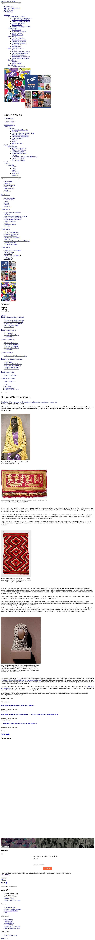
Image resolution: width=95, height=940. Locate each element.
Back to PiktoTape (7, 353)
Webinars (14, 155)
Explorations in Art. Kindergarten (14, 320)
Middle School (12, 28)
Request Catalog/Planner (13, 8)
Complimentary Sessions (19, 55)
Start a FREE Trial (9, 381)
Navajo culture (26, 402)
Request (3, 315)
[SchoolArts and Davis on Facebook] (1, 883)
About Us (11, 165)
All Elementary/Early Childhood (21, 26)
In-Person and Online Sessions (21, 51)
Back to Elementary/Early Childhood (13, 317)
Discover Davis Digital (18, 66)
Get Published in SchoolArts (20, 136)
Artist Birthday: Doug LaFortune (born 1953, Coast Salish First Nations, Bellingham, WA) (29, 714)
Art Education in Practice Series (21, 56)
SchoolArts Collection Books (20, 135)
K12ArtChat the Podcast (11, 232)
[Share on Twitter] (3, 734)
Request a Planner (9, 122)
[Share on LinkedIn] (5, 734)
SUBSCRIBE (5, 846)
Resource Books (17, 25)
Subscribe (15, 131)
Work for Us (15, 173)
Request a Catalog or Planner (13, 909)
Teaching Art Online (18, 158)
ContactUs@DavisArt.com (12, 900)
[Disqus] (47, 764)
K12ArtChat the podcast (19, 148)
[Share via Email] (7, 734)
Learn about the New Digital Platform (23, 133)
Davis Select (11, 60)
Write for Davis (8, 200)
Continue (3, 878)
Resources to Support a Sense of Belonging (24, 156)
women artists (53, 402)
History (14, 168)
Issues (13, 141)
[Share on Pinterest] (4, 734)
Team (13, 170)
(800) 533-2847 (9, 898)
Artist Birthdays (9, 923)
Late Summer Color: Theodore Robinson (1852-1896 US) (19, 723)
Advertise (15, 140)
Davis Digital (10, 6)
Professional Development (16, 48)
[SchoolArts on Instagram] (5, 883)
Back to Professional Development (12, 359)
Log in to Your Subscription (20, 130)
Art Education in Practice (11, 369)
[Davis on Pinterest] (6, 883)
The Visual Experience (18, 38)
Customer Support (9, 907)
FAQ (5, 912)
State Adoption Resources (12, 928)
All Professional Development (21, 58)
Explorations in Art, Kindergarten (21, 18)
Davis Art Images (9, 125)
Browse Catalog (9, 118)
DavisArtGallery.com (10, 935)
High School (12, 36)
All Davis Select (16, 63)
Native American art (15, 402)
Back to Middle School (9, 330)
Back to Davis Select (8, 372)
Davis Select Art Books (11, 375)
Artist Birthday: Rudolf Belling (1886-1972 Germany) (17, 705)
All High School (17, 46)
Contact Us (9, 11)
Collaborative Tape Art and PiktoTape (15, 356)
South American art (36, 402)
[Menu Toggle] (14, 1)
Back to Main (6, 195)
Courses (14, 50)
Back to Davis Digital (8, 378)
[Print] (8, 734)
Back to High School (8, 340)
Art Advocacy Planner (18, 160)
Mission (14, 167)
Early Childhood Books (19, 23)
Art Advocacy (8, 924)
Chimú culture (5, 402)
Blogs (6, 161)
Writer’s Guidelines (10, 221)
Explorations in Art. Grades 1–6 (13, 322)
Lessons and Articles (18, 151)
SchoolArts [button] (7, 126)
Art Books (15, 61)
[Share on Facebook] (1, 734)
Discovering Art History (19, 41)
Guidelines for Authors (11, 911)
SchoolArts (11, 128)
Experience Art (16, 30)
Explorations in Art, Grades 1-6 (21, 20)
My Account (9, 10)
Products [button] (7, 15)
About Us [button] (7, 163)
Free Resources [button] (8, 145)
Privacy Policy (8, 919)
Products (7, 183)
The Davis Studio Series (19, 40)
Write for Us (15, 172)
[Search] (19, 178)
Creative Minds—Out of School (13, 323)
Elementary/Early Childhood (16, 16)
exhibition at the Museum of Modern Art (21, 680)
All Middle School (17, 35)
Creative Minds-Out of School (21, 21)
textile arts (45, 402)
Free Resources (12, 146)
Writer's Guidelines (17, 138)
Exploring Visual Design (19, 31)
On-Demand (8, 362)
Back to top (4, 938)
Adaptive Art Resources (19, 150)
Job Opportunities (9, 198)
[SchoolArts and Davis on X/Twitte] (3, 883)
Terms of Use (8, 921)
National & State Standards (12, 926)
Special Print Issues (17, 143)
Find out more (5, 874)
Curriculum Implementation (20, 53)
